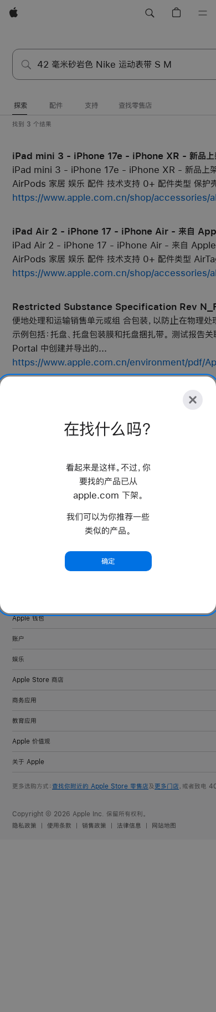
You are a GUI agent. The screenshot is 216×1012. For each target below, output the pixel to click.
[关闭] (193, 400)
